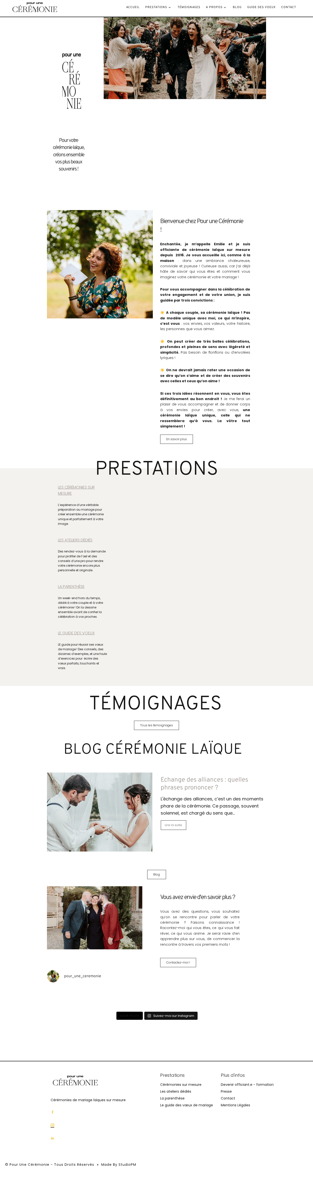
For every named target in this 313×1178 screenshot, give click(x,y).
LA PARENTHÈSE (71, 586)
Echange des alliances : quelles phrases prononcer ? (204, 784)
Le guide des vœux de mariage (186, 1105)
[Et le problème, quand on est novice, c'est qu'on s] (249, 998)
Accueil (133, 7)
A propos (214, 7)
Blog (237, 7)
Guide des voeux (261, 7)
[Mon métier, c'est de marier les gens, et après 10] (175, 998)
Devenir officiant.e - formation (247, 1084)
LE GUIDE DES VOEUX (76, 633)
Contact (288, 7)
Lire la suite (173, 825)
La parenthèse (172, 1098)
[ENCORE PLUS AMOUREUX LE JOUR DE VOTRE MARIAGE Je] (101, 998)
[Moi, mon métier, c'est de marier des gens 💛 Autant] (138, 998)
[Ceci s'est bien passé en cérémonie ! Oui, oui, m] (212, 998)
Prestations (156, 7)
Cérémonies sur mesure (180, 1084)
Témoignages (189, 7)
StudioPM (127, 1164)
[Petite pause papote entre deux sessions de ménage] (64, 998)
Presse (226, 1091)
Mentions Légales (235, 1105)
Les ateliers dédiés (175, 1091)
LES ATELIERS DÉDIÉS (75, 540)
